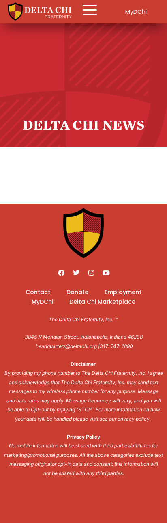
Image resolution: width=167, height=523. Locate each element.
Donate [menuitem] (77, 292)
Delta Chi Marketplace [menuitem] (102, 302)
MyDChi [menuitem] (42, 302)
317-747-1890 (116, 346)
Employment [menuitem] (123, 292)
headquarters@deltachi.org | (68, 346)
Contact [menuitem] (38, 292)
